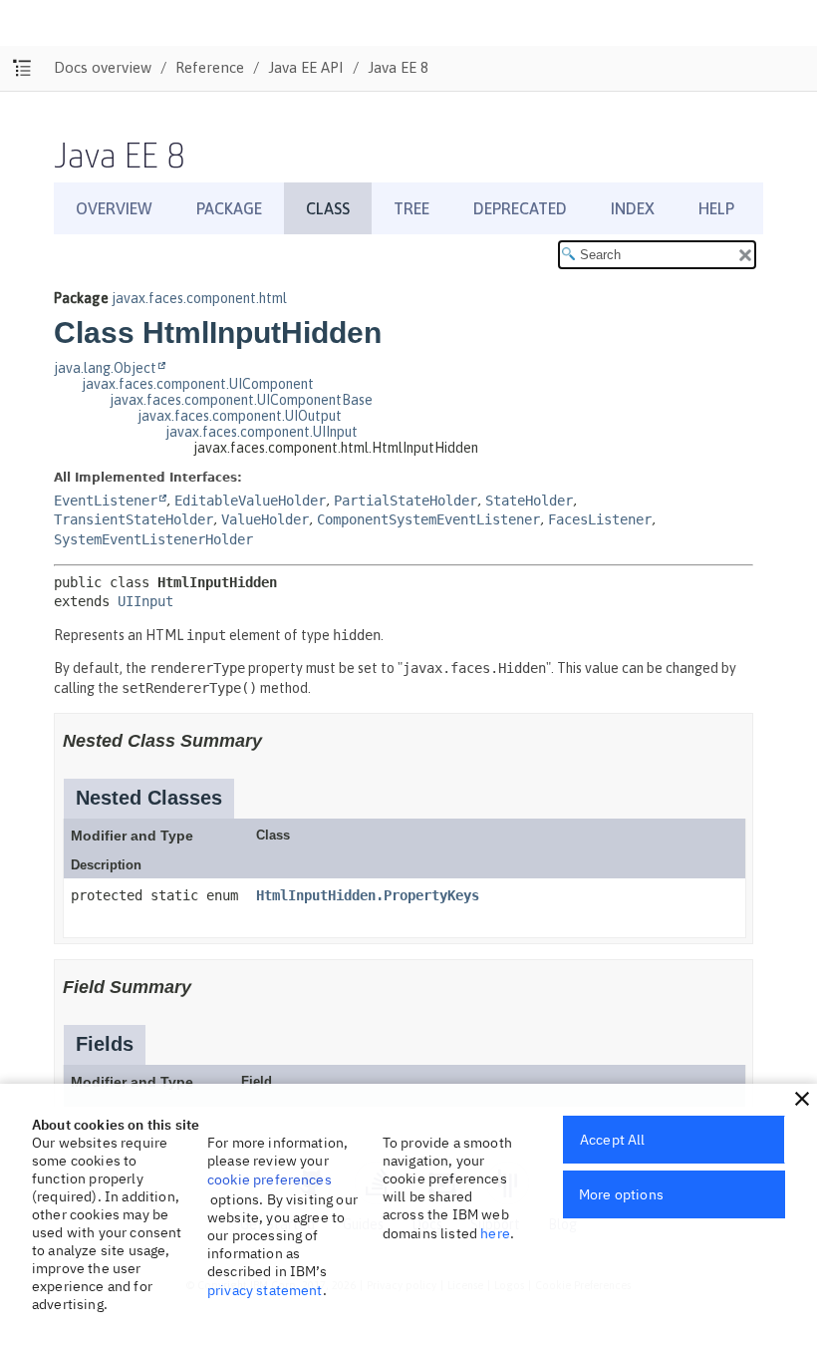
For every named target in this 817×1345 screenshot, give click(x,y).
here (495, 1233)
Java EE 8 (398, 67)
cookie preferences (269, 1179)
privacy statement (265, 1290)
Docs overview (102, 67)
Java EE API (306, 67)
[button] (802, 1099)
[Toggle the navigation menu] (22, 68)
